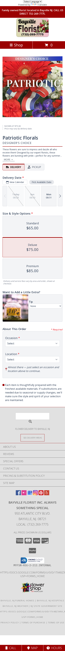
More (7, 159)
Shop (18, 45)
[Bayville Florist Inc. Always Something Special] (32, 36)
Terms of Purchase (33, 622)
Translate (42, 4)
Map (34, 648)
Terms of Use (56, 622)
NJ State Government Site (46, 606)
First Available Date (41, 182)
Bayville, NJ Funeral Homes (17, 600)
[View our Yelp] (46, 494)
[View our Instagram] (35, 494)
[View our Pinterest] (41, 494)
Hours (56, 648)
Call (12, 648)
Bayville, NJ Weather (15, 606)
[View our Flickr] (24, 494)
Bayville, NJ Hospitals (50, 600)
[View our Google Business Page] (29, 494)
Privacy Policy (10, 622)
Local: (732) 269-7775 (32, 524)
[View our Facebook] (18, 494)
